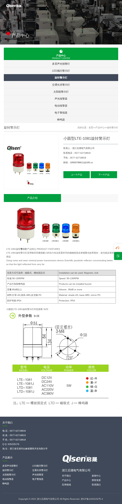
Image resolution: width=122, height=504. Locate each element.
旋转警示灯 (61, 77)
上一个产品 (76, 174)
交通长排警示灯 (61, 84)
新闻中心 (96, 475)
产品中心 (100, 127)
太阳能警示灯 (61, 91)
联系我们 (96, 484)
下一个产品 (103, 174)
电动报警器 (61, 105)
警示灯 (23, 249)
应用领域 (66, 484)
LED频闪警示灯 (61, 70)
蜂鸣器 (61, 119)
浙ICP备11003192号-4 (92, 499)
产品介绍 (32, 198)
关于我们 (66, 475)
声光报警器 (61, 98)
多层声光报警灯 (61, 63)
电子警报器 (61, 112)
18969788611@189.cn (81, 162)
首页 (91, 127)
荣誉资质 (96, 480)
